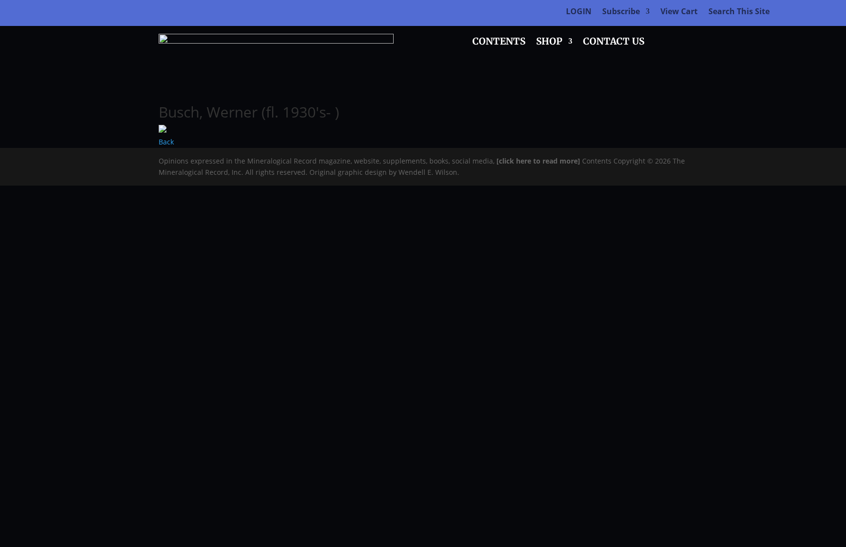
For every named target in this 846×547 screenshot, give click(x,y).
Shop (549, 42)
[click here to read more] (539, 161)
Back (166, 141)
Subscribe (621, 12)
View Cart (679, 12)
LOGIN (578, 12)
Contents (498, 42)
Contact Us (613, 42)
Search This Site (739, 12)
